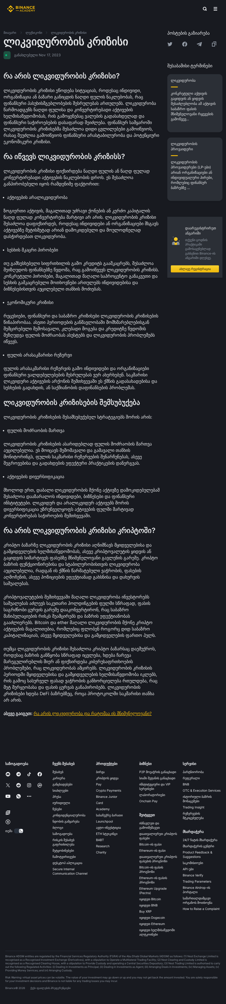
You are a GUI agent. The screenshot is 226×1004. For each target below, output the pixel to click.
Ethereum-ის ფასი (152, 850)
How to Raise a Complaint (201, 909)
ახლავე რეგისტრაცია (195, 269)
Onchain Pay (148, 801)
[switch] (18, 830)
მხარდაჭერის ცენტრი (198, 846)
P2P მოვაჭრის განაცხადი (157, 772)
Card (99, 803)
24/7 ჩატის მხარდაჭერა (200, 840)
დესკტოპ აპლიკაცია (67, 863)
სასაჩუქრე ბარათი (109, 815)
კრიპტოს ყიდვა (107, 778)
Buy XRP (145, 911)
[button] (215, 8)
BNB (186, 784)
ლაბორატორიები (152, 795)
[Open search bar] (203, 9)
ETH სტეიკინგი (106, 834)
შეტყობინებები (63, 850)
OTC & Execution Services (201, 790)
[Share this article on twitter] (170, 44)
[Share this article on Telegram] (199, 44)
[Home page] (21, 8)
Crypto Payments (108, 790)
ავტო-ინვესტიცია (108, 827)
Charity (101, 852)
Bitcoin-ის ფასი (150, 844)
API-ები (188, 869)
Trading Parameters (197, 881)
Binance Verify (193, 875)
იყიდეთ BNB (148, 905)
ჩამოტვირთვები (64, 857)
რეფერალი (191, 778)
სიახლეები (60, 790)
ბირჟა (100, 772)
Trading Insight (193, 807)
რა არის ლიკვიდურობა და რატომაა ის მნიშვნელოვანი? (93, 713)
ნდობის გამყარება (66, 821)
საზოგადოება (62, 834)
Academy (103, 809)
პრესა (57, 796)
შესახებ (58, 772)
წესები (57, 809)
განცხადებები (62, 784)
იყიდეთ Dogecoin (152, 917)
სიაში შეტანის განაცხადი (157, 778)
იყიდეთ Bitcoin (150, 899)
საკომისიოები (193, 863)
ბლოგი (58, 827)
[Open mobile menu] (215, 9)
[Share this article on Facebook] (184, 44)
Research (102, 846)
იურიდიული (61, 803)
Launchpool (104, 821)
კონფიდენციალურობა (69, 815)
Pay (99, 784)
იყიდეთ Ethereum (152, 924)
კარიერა (59, 778)
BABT (100, 840)
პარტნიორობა (193, 772)
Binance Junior (106, 796)
